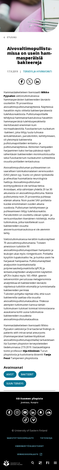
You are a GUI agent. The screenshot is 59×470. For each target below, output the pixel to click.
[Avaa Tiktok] (25, 419)
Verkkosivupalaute (30, 455)
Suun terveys (14, 383)
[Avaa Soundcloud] (48, 412)
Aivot (10, 374)
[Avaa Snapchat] (40, 412)
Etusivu (12, 37)
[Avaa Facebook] (9, 412)
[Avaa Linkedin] (32, 412)
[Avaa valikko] (55, 463)
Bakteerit (27, 374)
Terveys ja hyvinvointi (37, 71)
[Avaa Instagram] (17, 412)
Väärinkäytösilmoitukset (29, 446)
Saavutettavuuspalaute (20, 438)
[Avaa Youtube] (25, 412)
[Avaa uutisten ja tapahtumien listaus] (40, 463)
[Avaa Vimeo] (33, 419)
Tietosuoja (46, 438)
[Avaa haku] (32, 463)
